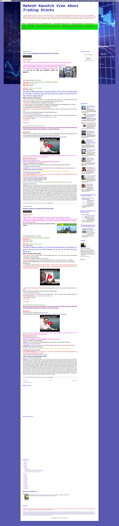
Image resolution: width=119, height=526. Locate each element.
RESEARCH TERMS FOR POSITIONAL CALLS (73, 26)
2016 (25, 478)
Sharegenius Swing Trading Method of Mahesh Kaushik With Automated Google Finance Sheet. (91, 116)
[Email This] (47, 203)
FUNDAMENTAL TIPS (46, 23)
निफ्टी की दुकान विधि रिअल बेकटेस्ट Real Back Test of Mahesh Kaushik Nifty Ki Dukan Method (91, 132)
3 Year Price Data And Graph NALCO (32, 113)
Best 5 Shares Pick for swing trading (32, 180)
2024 (25, 463)
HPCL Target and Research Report (31, 166)
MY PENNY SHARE (85, 214)
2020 (25, 467)
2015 (25, 479)
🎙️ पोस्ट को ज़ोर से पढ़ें (27, 56)
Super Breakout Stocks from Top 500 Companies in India (91, 123)
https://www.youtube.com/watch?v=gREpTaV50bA (53, 137)
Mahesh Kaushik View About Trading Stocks (51, 8)
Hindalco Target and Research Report (33, 169)
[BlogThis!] (48, 203)
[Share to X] (49, 203)
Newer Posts (25, 380)
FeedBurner (91, 60)
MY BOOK (24, 28)
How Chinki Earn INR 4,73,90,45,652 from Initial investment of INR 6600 (91, 168)
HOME (23, 23)
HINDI (23, 26)
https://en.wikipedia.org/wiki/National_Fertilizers (43, 295)
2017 (25, 476)
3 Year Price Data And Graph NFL (31, 292)
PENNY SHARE (30, 26)
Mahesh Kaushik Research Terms (31, 160)
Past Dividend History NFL (61, 260)
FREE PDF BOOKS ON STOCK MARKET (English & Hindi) (91, 107)
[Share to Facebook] (51, 203)
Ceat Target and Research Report (32, 172)
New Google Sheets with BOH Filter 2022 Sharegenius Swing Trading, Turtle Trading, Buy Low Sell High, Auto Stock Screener (91, 141)
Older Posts (75, 380)
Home (50, 380)
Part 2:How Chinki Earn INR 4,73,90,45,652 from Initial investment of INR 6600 (91, 176)
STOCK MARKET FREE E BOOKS (61, 23)
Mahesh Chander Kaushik (86, 248)
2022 (25, 464)
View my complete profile (85, 256)
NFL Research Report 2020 (30, 183)
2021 (25, 466)
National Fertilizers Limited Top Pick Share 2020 (38, 208)
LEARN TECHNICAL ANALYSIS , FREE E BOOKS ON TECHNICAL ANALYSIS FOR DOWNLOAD (91, 160)
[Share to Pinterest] (52, 203)
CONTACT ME (89, 26)
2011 (25, 485)
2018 (25, 475)
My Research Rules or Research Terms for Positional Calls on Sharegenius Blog (90, 185)
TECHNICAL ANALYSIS (77, 23)
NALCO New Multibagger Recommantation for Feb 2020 (40, 53)
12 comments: (41, 377)
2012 (25, 484)
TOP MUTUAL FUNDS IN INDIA (87, 228)
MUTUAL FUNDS (89, 23)
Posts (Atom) (30, 382)
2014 (25, 481)
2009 (25, 488)
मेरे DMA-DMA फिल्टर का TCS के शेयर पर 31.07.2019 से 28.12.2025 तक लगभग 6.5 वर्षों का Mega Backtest (44, 494)
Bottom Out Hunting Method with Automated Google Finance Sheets (91, 150)
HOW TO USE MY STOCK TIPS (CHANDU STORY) (48, 26)
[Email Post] (44, 377)
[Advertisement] (59, 40)
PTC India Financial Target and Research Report (35, 177)
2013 (25, 482)
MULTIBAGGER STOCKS (33, 23)
